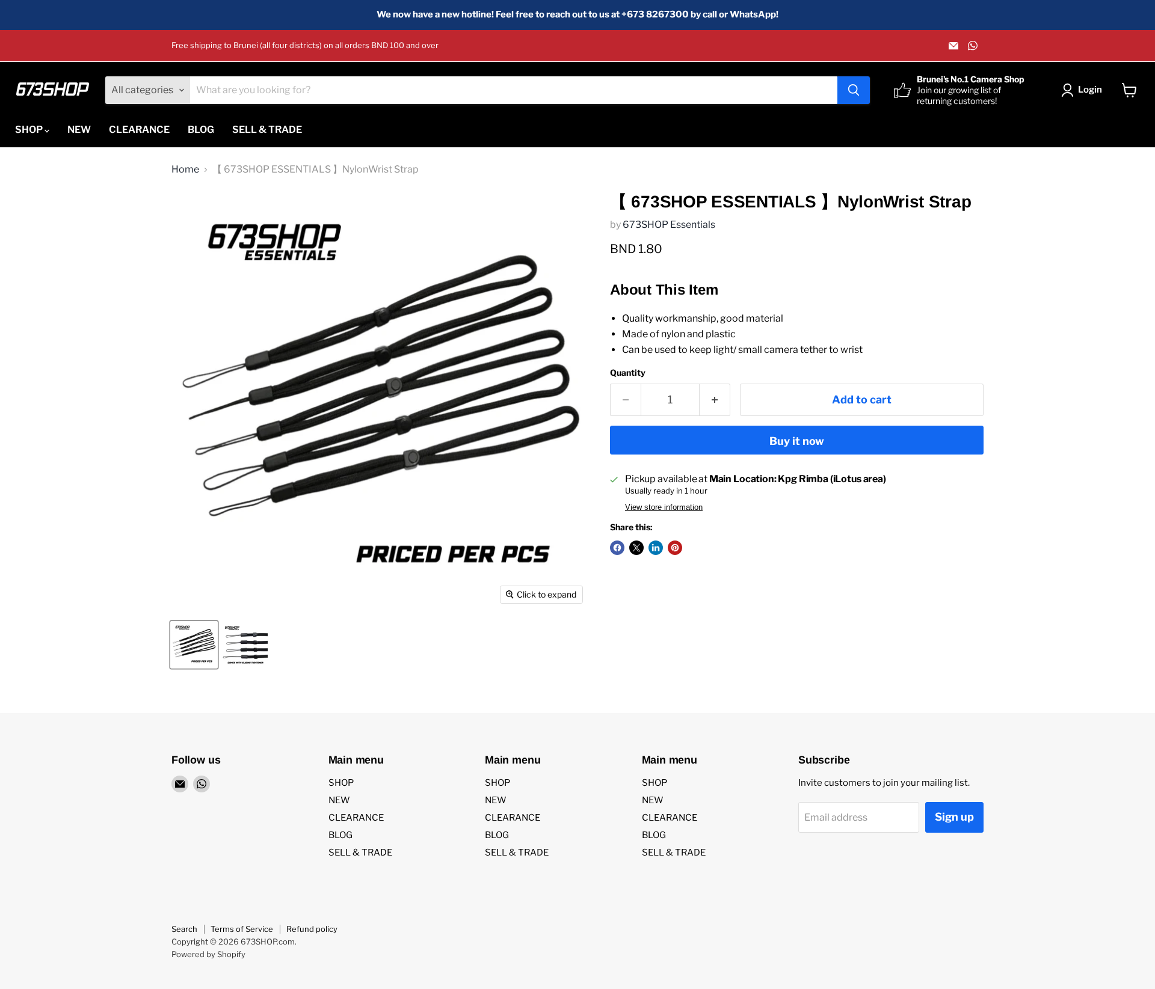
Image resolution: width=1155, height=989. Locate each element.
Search (184, 929)
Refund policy (311, 929)
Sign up (954, 816)
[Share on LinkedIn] (655, 547)
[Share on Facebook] (617, 547)
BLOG (201, 129)
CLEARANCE (139, 129)
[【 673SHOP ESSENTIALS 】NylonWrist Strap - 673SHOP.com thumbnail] (194, 645)
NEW (79, 129)
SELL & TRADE (267, 129)
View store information (664, 507)
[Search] (853, 90)
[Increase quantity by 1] (715, 400)
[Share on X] (636, 547)
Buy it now (796, 441)
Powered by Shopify (208, 954)
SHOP (30, 129)
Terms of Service (242, 929)
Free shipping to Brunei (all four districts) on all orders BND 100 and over (305, 45)
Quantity (627, 373)
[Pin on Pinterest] (675, 547)
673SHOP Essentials (669, 224)
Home (185, 169)
